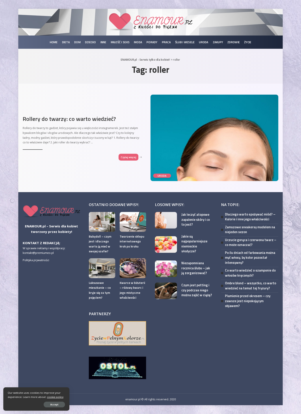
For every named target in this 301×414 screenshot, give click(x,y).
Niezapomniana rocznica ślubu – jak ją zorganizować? (195, 267)
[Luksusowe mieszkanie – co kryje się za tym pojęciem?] (102, 268)
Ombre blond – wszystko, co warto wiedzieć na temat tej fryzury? (250, 286)
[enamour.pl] (51, 211)
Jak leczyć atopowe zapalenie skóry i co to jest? (195, 219)
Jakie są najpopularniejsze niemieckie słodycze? (194, 244)
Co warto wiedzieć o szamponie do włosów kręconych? (250, 273)
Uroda (162, 175)
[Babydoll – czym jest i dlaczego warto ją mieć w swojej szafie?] (102, 222)
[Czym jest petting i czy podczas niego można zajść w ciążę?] (166, 291)
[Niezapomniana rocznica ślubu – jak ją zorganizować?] (166, 268)
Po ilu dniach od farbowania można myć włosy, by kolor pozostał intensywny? (250, 257)
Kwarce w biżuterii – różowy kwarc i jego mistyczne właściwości (132, 290)
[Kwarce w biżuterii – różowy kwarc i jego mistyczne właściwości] (133, 268)
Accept (54, 404)
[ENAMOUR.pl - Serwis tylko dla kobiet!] (150, 22)
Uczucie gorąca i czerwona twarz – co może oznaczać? (250, 242)
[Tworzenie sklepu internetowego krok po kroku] (133, 222)
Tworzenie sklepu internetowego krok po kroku (132, 241)
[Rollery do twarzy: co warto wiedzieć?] (214, 138)
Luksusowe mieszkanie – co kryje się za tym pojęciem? (100, 290)
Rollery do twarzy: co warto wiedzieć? (69, 118)
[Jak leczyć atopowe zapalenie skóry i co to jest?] (166, 220)
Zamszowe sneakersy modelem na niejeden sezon (250, 230)
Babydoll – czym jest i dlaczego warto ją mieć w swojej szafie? (100, 244)
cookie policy (55, 397)
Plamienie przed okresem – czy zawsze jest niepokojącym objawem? (247, 300)
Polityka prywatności (36, 260)
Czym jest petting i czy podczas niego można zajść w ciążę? (196, 290)
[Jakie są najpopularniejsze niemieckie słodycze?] (166, 244)
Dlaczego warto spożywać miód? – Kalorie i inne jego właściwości (250, 217)
